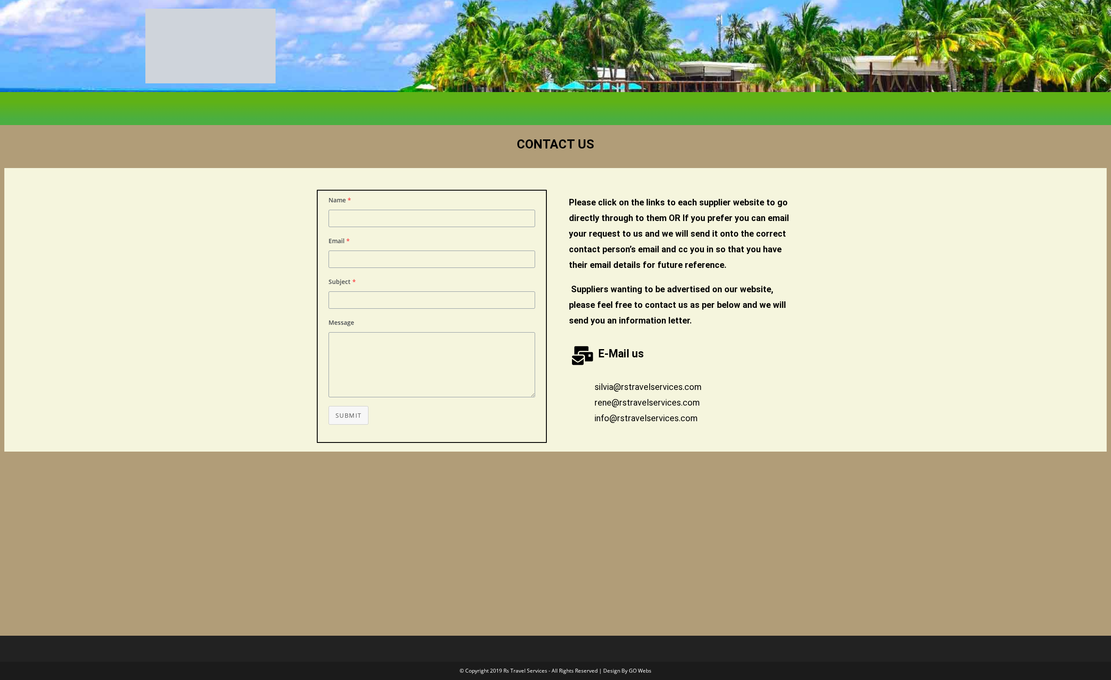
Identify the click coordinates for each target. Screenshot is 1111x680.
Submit (348, 415)
